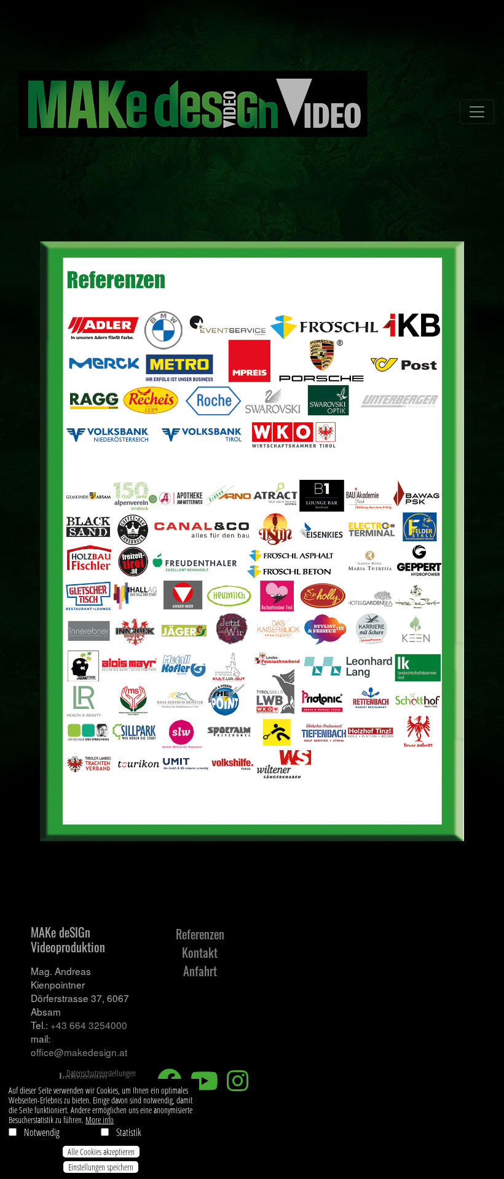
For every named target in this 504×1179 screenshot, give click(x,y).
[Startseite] (194, 112)
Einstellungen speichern (100, 1167)
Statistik (128, 1132)
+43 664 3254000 (88, 1025)
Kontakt (200, 952)
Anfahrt (200, 971)
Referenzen (200, 934)
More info (99, 1120)
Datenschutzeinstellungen (101, 1073)
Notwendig (42, 1132)
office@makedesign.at (79, 1052)
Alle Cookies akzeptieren (101, 1151)
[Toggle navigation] (477, 112)
